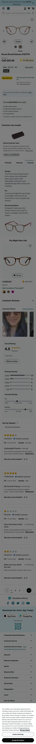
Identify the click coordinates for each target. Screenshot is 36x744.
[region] (18, 723)
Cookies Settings (18, 734)
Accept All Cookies (18, 740)
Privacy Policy (25, 730)
